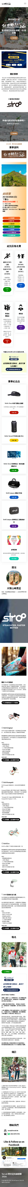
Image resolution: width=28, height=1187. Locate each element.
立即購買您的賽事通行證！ (14, 369)
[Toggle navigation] (25, 3)
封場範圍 (12, 218)
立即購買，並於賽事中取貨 (11, 760)
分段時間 (12, 229)
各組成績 (12, 226)
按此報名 (14, 38)
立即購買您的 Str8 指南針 (11, 702)
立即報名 (7, 971)
